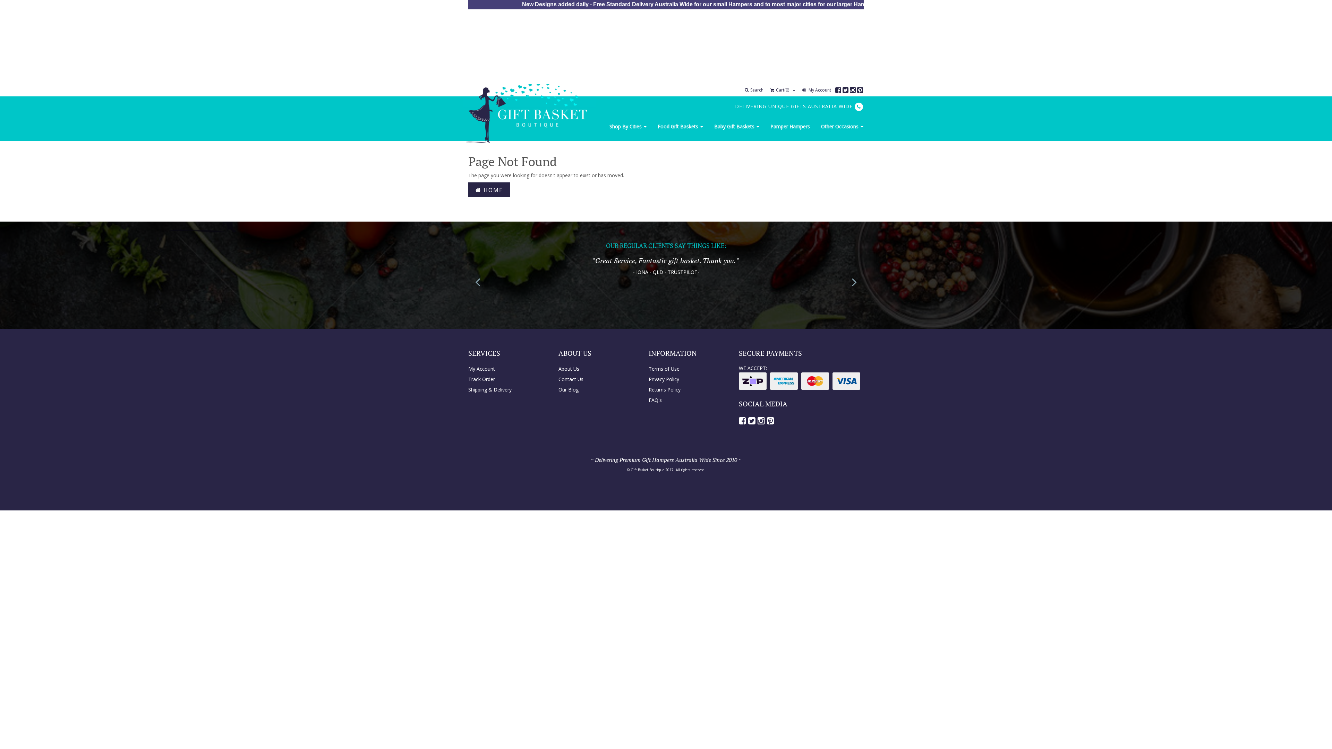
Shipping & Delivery (490, 389)
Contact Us (570, 379)
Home (492, 190)
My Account (819, 90)
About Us (568, 368)
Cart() (782, 90)
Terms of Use (664, 368)
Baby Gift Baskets (735, 126)
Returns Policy (665, 389)
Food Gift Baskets (679, 126)
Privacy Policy (664, 379)
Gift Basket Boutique (647, 469)
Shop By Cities (626, 126)
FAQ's (655, 400)
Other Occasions (840, 126)
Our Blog (568, 389)
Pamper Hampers (790, 126)
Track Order (481, 379)
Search (756, 90)
